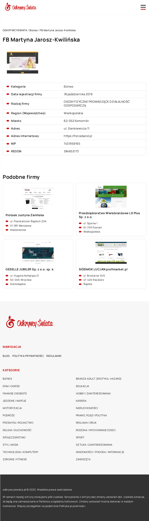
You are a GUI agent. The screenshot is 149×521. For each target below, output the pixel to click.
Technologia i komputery (21, 452)
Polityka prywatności (28, 356)
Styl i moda (10, 444)
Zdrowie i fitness (15, 459)
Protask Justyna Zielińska (25, 215)
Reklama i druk (86, 422)
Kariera (81, 400)
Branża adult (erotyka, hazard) (99, 378)
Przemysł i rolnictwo (18, 422)
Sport (80, 437)
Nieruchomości (87, 408)
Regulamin (53, 356)
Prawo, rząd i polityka (91, 415)
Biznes (68, 86)
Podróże (9, 415)
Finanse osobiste (15, 393)
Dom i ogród (11, 386)
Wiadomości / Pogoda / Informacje (100, 452)
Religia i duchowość (17, 430)
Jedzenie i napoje (14, 400)
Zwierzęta (83, 459)
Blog (6, 356)
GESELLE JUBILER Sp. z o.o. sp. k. (30, 269)
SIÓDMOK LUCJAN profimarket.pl (103, 269)
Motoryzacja (12, 408)
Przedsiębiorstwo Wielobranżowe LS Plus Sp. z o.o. (109, 215)
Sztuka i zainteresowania (94, 444)
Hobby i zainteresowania (93, 393)
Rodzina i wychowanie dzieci (96, 430)
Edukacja (82, 386)
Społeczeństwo (14, 437)
